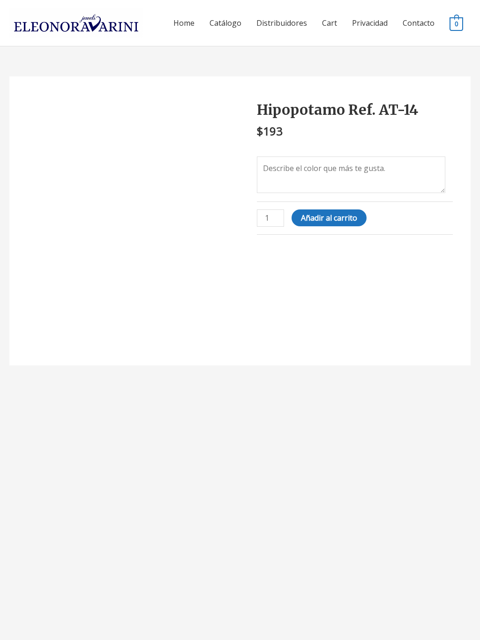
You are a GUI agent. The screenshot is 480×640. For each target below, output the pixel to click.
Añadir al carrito (329, 218)
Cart (329, 23)
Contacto (419, 23)
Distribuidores (281, 23)
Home (184, 23)
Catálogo (225, 23)
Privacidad (370, 23)
